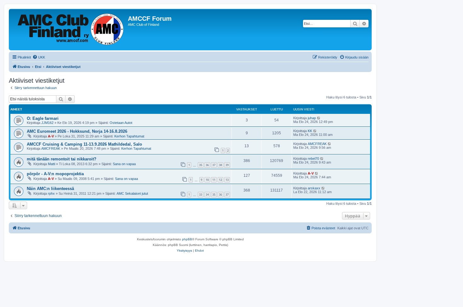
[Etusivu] (69, 29)
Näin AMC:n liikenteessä (50, 188)
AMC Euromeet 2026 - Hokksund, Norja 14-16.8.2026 (77, 131)
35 (200, 165)
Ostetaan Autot (121, 123)
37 (213, 165)
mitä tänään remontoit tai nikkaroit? (61, 159)
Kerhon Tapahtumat (129, 136)
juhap (312, 118)
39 (227, 165)
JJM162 (47, 123)
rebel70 (313, 158)
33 (200, 195)
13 (227, 180)
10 (207, 180)
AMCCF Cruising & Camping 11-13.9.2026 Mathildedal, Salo (84, 144)
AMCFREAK (50, 148)
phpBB (187, 239)
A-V (51, 136)
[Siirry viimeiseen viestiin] (319, 118)
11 (213, 180)
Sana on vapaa (124, 164)
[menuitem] (38, 57)
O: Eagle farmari (43, 118)
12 (220, 180)
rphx (51, 193)
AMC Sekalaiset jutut (132, 193)
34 (207, 195)
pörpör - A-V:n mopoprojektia (55, 173)
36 (207, 165)
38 (220, 165)
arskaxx (314, 188)
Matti (51, 164)
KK (310, 131)
